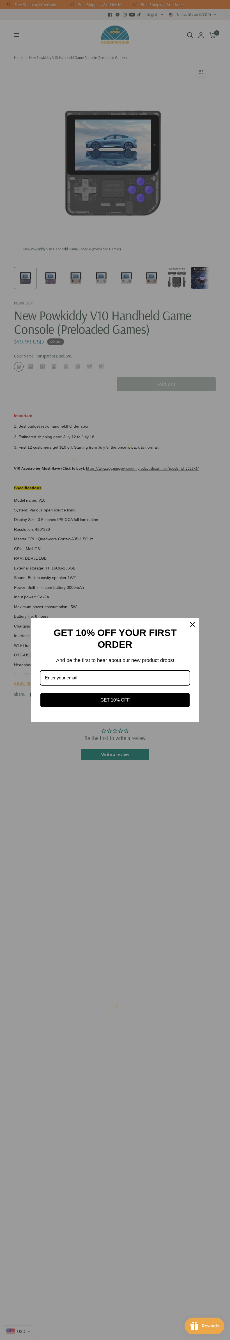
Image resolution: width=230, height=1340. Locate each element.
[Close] (192, 624)
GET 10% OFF (115, 700)
